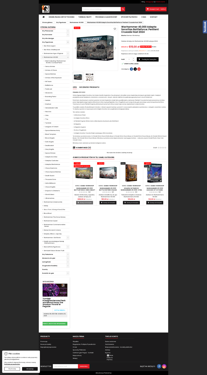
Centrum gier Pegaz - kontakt (83, 353)
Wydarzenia (48, 281)
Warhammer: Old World (52, 238)
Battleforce (49, 85)
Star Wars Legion (50, 46)
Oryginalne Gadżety (49, 266)
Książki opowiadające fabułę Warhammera (54, 242)
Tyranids (48, 123)
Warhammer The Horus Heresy (54, 217)
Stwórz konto (160, 2)
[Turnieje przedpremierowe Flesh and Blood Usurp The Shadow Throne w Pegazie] (55, 290)
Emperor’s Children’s (52, 191)
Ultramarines (49, 198)
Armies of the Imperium (53, 78)
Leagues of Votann (51, 127)
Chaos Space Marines (53, 172)
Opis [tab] (75, 87)
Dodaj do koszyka (147, 59)
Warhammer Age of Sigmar (53, 53)
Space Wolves (50, 153)
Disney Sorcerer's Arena (52, 230)
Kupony (107, 353)
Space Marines (50, 74)
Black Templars (50, 134)
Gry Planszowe (47, 31)
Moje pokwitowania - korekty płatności (118, 347)
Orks (47, 115)
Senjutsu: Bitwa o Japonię (52, 234)
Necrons (48, 112)
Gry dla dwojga (48, 38)
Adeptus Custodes (51, 161)
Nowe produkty (45, 344)
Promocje (43, 341)
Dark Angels (49, 142)
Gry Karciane (47, 35)
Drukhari (48, 104)
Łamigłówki (46, 262)
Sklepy (75, 358)
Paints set (48, 89)
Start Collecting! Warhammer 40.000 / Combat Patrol (55, 62)
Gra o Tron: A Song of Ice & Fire (54, 209)
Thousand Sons (50, 179)
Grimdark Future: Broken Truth (54, 251)
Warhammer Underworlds (53, 202)
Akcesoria (48, 93)
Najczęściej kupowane (48, 347)
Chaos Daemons (51, 168)
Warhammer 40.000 (51, 57)
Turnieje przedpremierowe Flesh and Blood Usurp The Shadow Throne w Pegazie (54, 302)
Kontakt (153, 17)
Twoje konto (111, 336)
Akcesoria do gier (48, 258)
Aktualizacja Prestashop (103, 373)
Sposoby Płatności (129, 17)
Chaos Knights (50, 187)
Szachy (45, 269)
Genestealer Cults (51, 108)
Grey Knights (49, 149)
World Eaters (49, 194)
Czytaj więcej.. (60, 310)
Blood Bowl (48, 213)
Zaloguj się (149, 2)
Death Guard (49, 176)
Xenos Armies (50, 66)
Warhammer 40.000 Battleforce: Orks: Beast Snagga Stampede (84, 190)
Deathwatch (49, 145)
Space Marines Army (52, 130)
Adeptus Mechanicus (52, 164)
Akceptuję (29, 369)
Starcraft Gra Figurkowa (52, 247)
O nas (143, 17)
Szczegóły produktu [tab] (89, 87)
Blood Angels (50, 138)
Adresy (107, 350)
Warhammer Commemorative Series (54, 225)
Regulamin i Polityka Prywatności (84, 344)
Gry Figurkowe (47, 42)
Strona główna (48, 27)
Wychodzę (12, 369)
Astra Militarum (50, 183)
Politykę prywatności (12, 364)
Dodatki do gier (48, 273)
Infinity (46, 206)
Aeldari (47, 100)
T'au (46, 119)
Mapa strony (77, 355)
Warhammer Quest (50, 221)
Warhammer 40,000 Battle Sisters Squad (108, 189)
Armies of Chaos (51, 70)
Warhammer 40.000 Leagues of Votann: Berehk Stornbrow (155, 190)
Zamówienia (109, 344)
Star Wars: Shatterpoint (52, 50)
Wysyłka (75, 341)
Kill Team (48, 81)
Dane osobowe (110, 341)
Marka (123, 35)
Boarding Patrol (50, 97)
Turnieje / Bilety (84, 17)
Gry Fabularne (47, 254)
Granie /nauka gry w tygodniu (61, 17)
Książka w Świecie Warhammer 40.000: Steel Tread (131, 190)
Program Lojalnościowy (106, 17)
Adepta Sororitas (51, 157)
